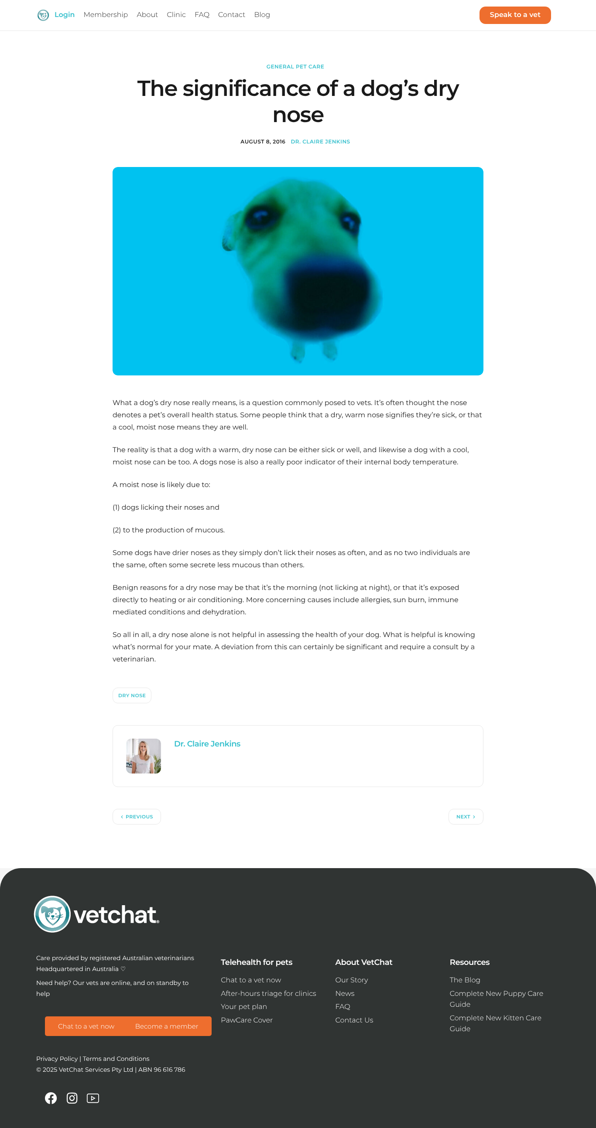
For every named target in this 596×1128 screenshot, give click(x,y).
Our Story (352, 980)
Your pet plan (244, 1007)
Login (65, 15)
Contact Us (354, 1020)
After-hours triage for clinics (268, 994)
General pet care (295, 67)
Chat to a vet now (86, 1026)
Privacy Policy (57, 1059)
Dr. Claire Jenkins (320, 142)
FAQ (343, 1007)
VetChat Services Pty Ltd (96, 1069)
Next (463, 817)
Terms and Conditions (116, 1059)
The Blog (465, 980)
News (345, 994)
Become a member (167, 1026)
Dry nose (132, 695)
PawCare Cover (247, 1020)
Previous (139, 817)
